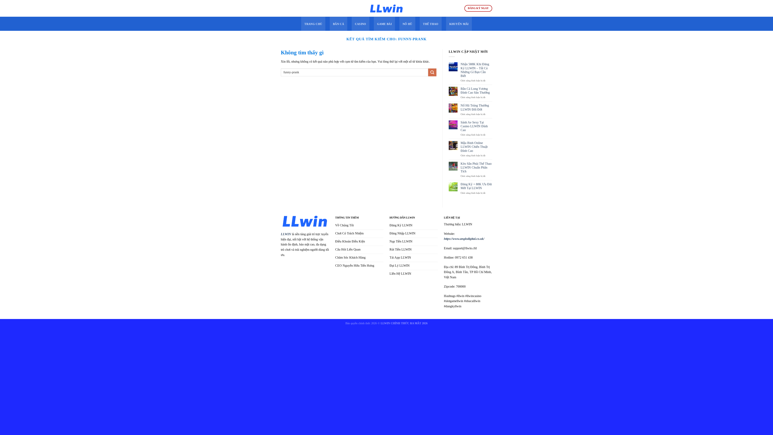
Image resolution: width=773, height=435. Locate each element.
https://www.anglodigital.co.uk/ (464, 238)
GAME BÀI (384, 24)
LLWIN (286, 234)
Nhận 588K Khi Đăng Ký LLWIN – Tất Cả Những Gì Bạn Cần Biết (475, 70)
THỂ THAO (430, 24)
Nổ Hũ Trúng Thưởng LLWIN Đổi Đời (475, 107)
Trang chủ (313, 24)
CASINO (360, 24)
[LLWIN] (386, 8)
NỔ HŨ (407, 24)
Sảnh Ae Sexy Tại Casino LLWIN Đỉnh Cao (474, 126)
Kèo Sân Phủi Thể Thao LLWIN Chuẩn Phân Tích (476, 167)
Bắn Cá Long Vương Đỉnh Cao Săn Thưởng (475, 90)
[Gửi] (432, 72)
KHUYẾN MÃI (459, 24)
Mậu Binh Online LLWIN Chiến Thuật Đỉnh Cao (474, 146)
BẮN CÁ (338, 24)
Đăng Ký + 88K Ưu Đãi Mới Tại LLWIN (476, 186)
